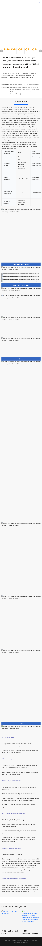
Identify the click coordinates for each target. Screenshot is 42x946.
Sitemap (26, 940)
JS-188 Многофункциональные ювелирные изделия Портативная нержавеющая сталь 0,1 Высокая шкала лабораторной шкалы (31, 932)
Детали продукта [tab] (21, 101)
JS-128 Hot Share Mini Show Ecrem (9, 932)
